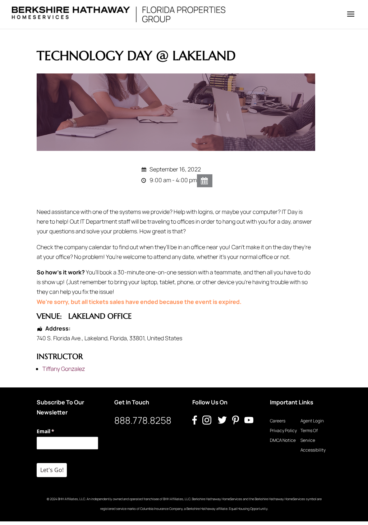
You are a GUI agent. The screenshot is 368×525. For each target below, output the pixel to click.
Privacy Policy (283, 430)
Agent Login (312, 421)
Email (56, 431)
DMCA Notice (283, 440)
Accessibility (313, 450)
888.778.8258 (142, 420)
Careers (277, 421)
